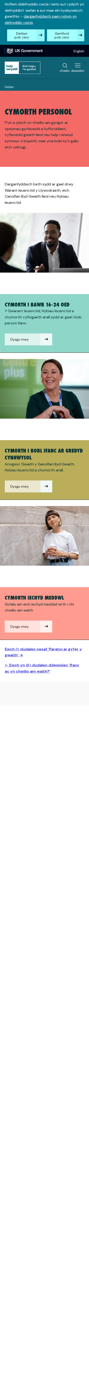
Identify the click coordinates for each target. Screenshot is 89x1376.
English (79, 51)
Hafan (9, 87)
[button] (28, 339)
